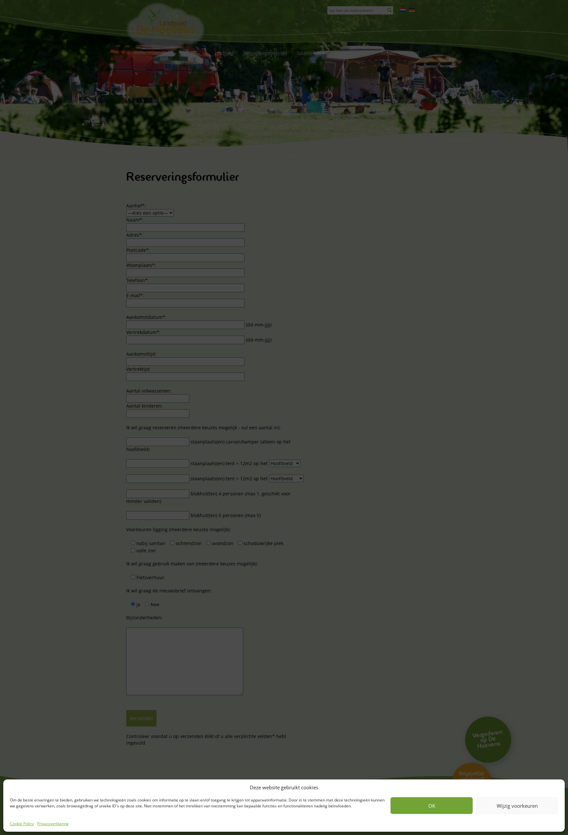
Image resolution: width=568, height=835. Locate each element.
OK (431, 805)
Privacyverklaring (53, 823)
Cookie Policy (22, 823)
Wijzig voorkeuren (517, 805)
